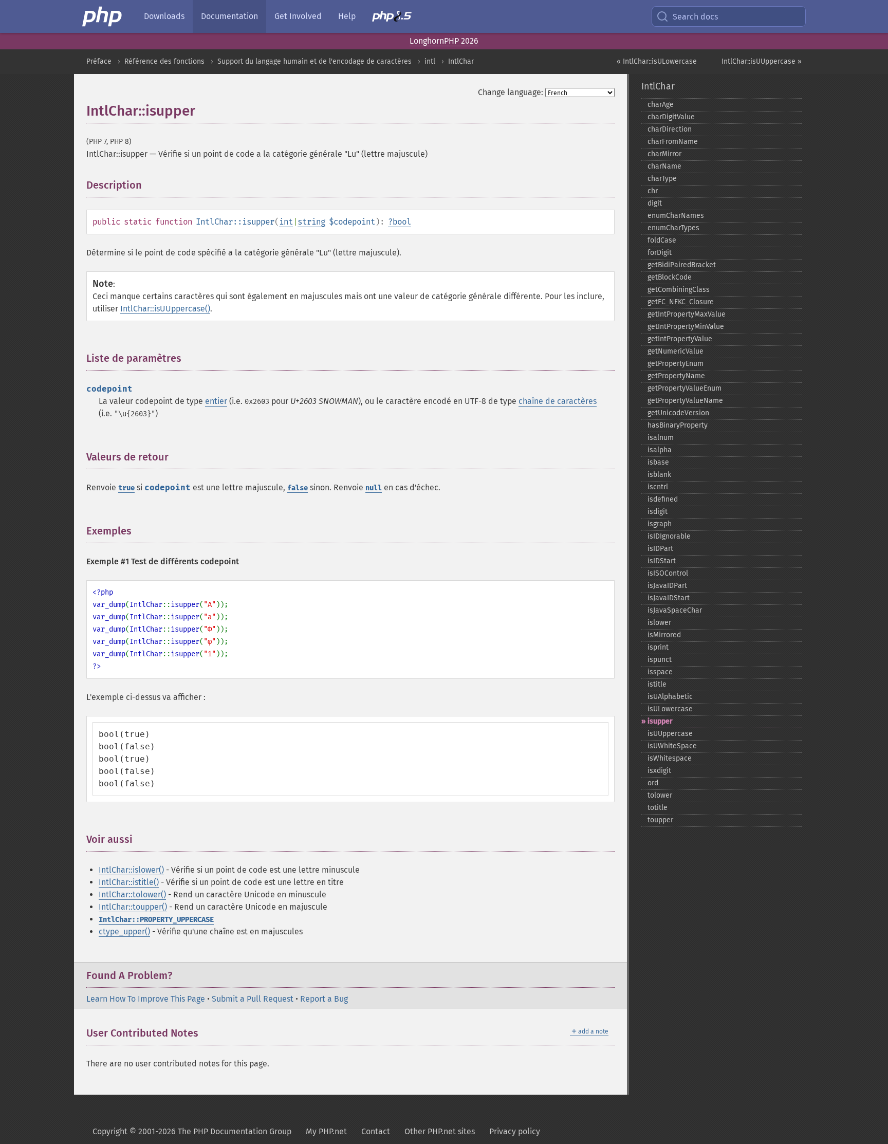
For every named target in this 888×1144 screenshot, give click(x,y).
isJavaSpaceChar (674, 610)
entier (216, 401)
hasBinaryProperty (677, 425)
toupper (660, 820)
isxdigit (659, 770)
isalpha (659, 450)
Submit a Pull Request (252, 999)
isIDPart (660, 548)
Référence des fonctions (164, 61)
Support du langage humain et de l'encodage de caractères (314, 61)
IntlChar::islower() (131, 870)
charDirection (669, 129)
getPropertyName (676, 376)
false (297, 488)
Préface (99, 61)
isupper (660, 721)
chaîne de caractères (558, 401)
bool (402, 222)
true (126, 488)
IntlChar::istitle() (129, 882)
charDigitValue (671, 117)
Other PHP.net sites (439, 1131)
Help (347, 16)
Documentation (229, 16)
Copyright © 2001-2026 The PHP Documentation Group (191, 1131)
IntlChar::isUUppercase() (165, 308)
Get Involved (298, 16)
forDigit (659, 252)
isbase (658, 462)
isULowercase (670, 709)
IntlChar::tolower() (132, 894)
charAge (660, 104)
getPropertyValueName (685, 400)
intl (429, 61)
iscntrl (657, 487)
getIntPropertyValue (679, 339)
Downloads (164, 16)
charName (664, 166)
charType (662, 178)
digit (654, 203)
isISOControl (667, 573)
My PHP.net (326, 1131)
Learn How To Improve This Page (145, 999)
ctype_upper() (124, 931)
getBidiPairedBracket (681, 265)
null (373, 488)
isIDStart (661, 561)
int (286, 222)
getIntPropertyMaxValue (686, 314)
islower (659, 622)
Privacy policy (514, 1131)
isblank (659, 474)
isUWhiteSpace (672, 746)
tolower (659, 795)
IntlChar (461, 61)
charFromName (672, 141)
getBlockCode (669, 277)
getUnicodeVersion (678, 413)
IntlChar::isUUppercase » (761, 61)
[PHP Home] (102, 16)
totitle (657, 807)
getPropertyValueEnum (684, 388)
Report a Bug (324, 999)
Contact (375, 1131)
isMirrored (664, 635)
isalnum (660, 437)
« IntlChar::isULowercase (657, 61)
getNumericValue (675, 351)
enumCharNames (675, 215)
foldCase (661, 240)
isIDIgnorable (669, 536)
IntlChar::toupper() (133, 907)
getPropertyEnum (675, 363)
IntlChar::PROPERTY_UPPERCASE (156, 919)
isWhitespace (669, 758)
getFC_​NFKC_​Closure (680, 302)
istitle (657, 684)
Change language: (510, 92)
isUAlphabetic (670, 696)
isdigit (657, 511)
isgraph (659, 524)
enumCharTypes (673, 228)
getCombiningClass (678, 289)
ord (652, 783)
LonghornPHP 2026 (444, 41)
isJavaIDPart (667, 585)
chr (652, 191)
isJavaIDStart (668, 598)
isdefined (662, 499)
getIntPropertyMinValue (685, 326)
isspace (660, 672)
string (311, 222)
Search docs (695, 17)
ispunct (659, 659)
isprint (658, 647)
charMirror (664, 154)
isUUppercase (670, 733)
